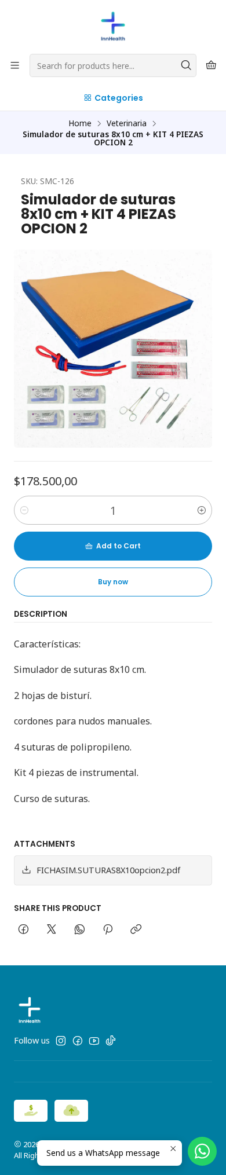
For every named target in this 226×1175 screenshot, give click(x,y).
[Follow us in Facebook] (77, 1040)
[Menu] (15, 65)
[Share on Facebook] (23, 930)
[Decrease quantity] (24, 510)
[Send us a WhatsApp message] (202, 1151)
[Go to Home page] (113, 26)
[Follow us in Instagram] (61, 1040)
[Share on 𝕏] (51, 930)
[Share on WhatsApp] (79, 930)
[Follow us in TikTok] (110, 1040)
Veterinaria (127, 123)
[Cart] (211, 65)
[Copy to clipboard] (135, 930)
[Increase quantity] (202, 510)
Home (80, 123)
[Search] (186, 65)
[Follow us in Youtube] (94, 1040)
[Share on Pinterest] (108, 930)
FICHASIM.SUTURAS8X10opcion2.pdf (108, 870)
